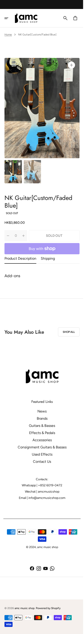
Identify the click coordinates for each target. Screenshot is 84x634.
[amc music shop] (27, 18)
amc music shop (24, 608)
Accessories (40, 440)
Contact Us (40, 461)
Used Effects (40, 454)
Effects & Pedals (40, 433)
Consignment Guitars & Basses (40, 447)
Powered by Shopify (48, 608)
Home (8, 34)
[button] (9, 18)
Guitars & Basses (40, 425)
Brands (40, 418)
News (40, 411)
